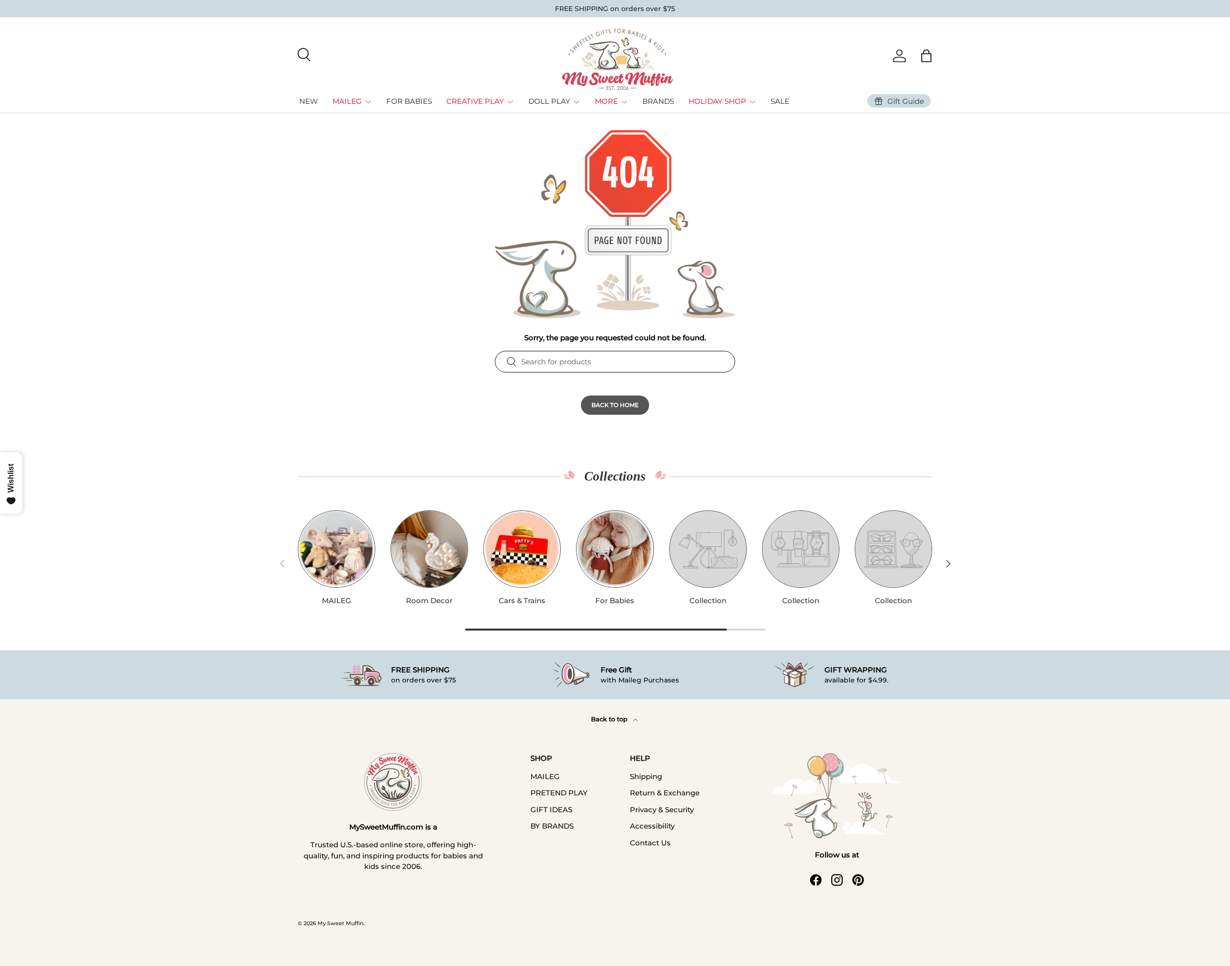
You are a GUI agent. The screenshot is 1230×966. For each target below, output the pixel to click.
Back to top (610, 719)
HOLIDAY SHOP (717, 101)
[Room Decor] (429, 549)
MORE (606, 101)
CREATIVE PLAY (475, 101)
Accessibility (652, 825)
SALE (780, 101)
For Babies (614, 600)
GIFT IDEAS (551, 809)
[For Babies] (615, 549)
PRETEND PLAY (559, 792)
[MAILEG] (336, 549)
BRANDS (658, 101)
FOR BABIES (409, 101)
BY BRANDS (552, 825)
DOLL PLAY (549, 101)
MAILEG (347, 101)
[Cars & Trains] (522, 549)
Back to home (615, 405)
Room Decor (429, 600)
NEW (308, 101)
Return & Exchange (665, 792)
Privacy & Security (662, 809)
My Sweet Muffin (340, 923)
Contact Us (650, 842)
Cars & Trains (522, 600)
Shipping (646, 776)
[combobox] (615, 361)
